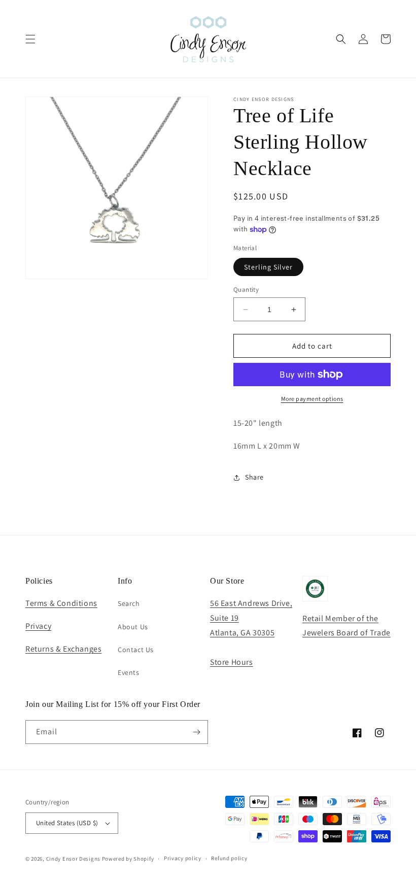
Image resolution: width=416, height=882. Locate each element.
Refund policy (229, 858)
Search (129, 603)
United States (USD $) (67, 823)
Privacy (38, 626)
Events (129, 672)
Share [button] (254, 477)
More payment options (312, 398)
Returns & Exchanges (63, 648)
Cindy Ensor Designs (73, 858)
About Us (133, 626)
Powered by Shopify (128, 858)
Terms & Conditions (61, 603)
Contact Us (136, 649)
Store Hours (231, 662)
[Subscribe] (196, 732)
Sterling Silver (268, 267)
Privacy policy (182, 858)
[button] (30, 39)
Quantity (246, 289)
